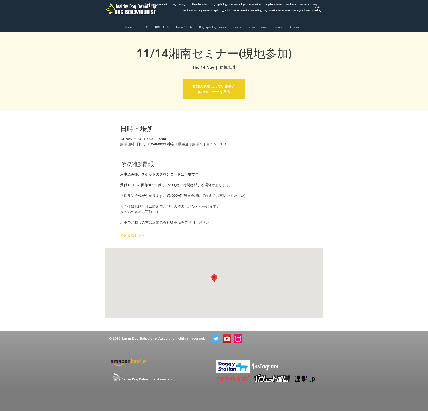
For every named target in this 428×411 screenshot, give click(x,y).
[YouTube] (227, 338)
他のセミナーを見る (214, 92)
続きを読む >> (132, 235)
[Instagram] (238, 338)
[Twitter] (216, 338)
